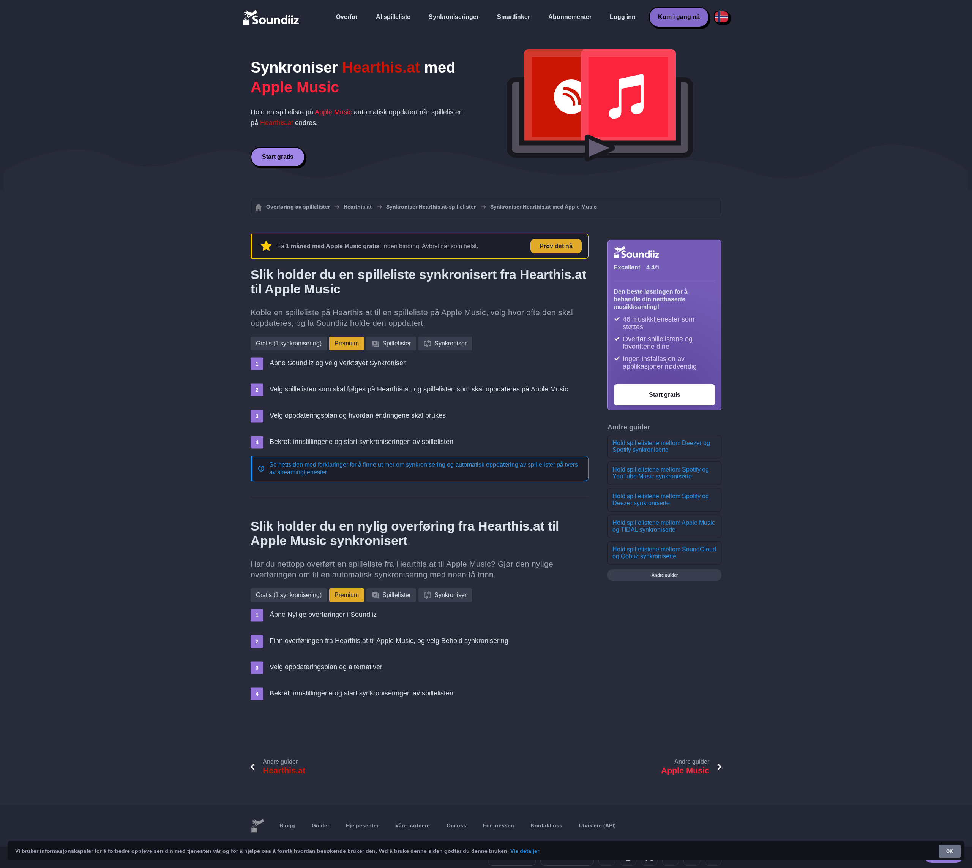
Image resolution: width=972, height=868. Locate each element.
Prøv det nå (556, 246)
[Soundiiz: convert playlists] (257, 825)
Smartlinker (513, 17)
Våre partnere (412, 825)
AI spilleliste (393, 17)
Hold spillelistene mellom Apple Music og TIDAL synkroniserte (663, 526)
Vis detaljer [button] (524, 851)
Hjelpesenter (362, 825)
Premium (347, 343)
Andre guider (665, 575)
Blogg (287, 825)
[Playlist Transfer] (271, 17)
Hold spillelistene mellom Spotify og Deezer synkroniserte (660, 499)
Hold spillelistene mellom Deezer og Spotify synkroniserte (661, 446)
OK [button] (949, 851)
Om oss (456, 825)
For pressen (498, 825)
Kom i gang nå (679, 17)
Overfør (347, 17)
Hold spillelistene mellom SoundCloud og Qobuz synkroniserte (664, 552)
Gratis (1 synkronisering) (289, 343)
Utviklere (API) (597, 825)
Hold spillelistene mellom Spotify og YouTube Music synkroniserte (660, 473)
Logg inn (623, 17)
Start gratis (277, 157)
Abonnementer (570, 17)
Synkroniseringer (454, 17)
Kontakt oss (546, 825)
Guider (320, 825)
